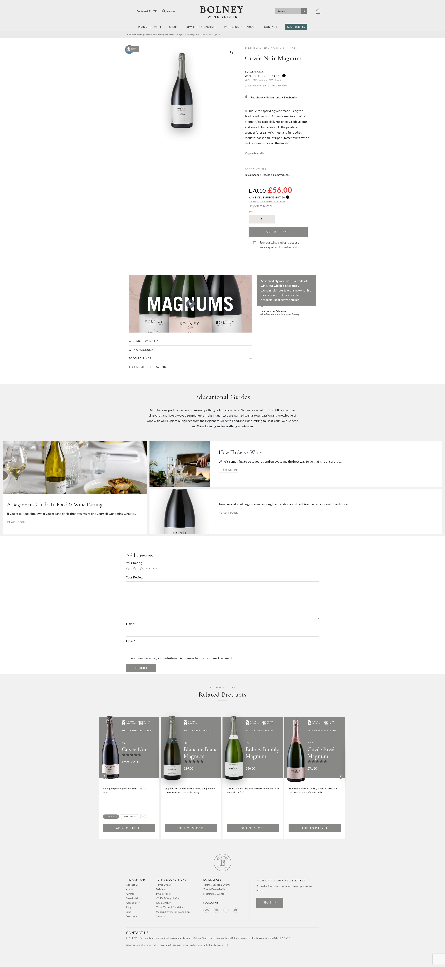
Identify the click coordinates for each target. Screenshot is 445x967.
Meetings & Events (213, 893)
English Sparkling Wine (136, 730)
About (251, 26)
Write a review (279, 85)
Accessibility (133, 902)
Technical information (147, 367)
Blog (128, 907)
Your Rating (134, 563)
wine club (277, 242)
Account (171, 11)
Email (130, 641)
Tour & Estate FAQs (214, 889)
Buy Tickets (296, 26)
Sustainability (133, 898)
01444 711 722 (148, 11)
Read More (16, 522)
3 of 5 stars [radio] (143, 569)
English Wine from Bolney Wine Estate (158, 34)
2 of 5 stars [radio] (136, 569)
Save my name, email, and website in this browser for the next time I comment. (181, 658)
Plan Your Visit (149, 26)
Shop (173, 26)
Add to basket (278, 232)
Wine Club (231, 26)
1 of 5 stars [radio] (129, 569)
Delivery (160, 889)
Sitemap (160, 916)
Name (131, 624)
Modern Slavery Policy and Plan (173, 911)
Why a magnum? (141, 349)
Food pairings (140, 358)
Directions (131, 916)
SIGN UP (269, 902)
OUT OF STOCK (191, 828)
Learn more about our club (263, 79)
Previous (104, 776)
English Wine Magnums (188, 34)
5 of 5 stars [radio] (156, 569)
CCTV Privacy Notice (167, 898)
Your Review (134, 577)
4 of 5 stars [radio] (149, 569)
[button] (232, 52)
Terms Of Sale (164, 884)
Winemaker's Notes (144, 341)
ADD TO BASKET (129, 828)
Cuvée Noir (135, 749)
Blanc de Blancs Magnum (202, 753)
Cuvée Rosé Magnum (321, 753)
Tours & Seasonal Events (216, 884)
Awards (130, 893)
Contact (271, 26)
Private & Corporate (200, 26)
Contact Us (132, 884)
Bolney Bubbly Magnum (262, 753)
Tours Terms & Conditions (170, 907)
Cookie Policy (163, 902)
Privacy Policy (163, 893)
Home (130, 34)
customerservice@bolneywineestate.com (168, 937)
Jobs (128, 911)
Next (341, 776)
